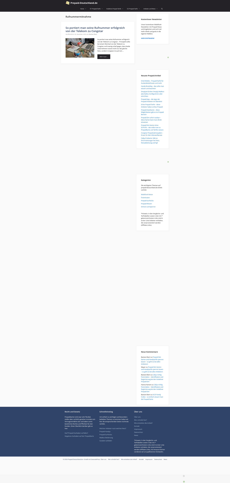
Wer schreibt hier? (140, 411)
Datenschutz (138, 423)
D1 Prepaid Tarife (95, 9)
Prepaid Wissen (146, 204)
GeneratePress (95, 450)
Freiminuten (145, 198)
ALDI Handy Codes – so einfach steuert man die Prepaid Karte (152, 388)
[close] (116, 476)
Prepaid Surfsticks (147, 201)
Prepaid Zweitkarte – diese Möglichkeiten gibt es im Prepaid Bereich (152, 112)
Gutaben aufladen (105, 432)
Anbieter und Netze (149, 9)
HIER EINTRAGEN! (147, 38)
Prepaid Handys (105, 423)
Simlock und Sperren (148, 207)
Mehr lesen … (104, 57)
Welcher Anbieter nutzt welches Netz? (112, 419)
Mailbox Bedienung (106, 429)
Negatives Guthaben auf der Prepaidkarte (79, 427)
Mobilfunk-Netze (147, 194)
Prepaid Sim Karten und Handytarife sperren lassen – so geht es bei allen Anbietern (152, 360)
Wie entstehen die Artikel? (143, 414)
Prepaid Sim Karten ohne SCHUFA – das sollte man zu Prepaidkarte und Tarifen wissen (152, 127)
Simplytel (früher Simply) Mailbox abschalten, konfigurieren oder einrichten (152, 94)
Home (82, 9)
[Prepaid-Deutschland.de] (68, 3)
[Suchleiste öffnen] (161, 9)
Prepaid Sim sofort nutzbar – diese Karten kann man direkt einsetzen (151, 120)
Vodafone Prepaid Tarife (113, 9)
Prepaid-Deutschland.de (84, 2)
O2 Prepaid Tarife (132, 9)
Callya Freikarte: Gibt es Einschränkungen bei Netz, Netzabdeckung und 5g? (150, 140)
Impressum (138, 420)
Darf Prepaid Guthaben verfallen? (76, 424)
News (136, 426)
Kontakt (137, 417)
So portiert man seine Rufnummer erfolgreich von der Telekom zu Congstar (95, 29)
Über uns (137, 408)
